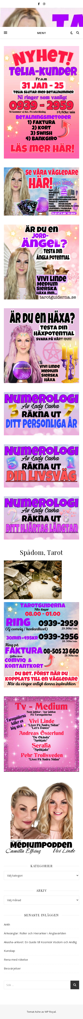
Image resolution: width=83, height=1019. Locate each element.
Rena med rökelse (16, 959)
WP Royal (50, 1011)
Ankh (7, 924)
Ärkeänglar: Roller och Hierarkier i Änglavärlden (35, 933)
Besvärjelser (12, 968)
